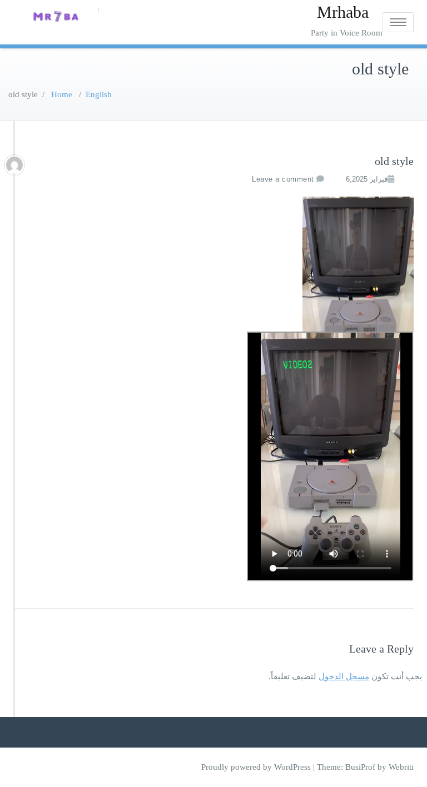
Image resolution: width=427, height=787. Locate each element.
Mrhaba (343, 12)
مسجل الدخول (344, 676)
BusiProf (360, 767)
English (99, 94)
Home (61, 94)
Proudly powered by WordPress (256, 767)
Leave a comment (283, 179)
